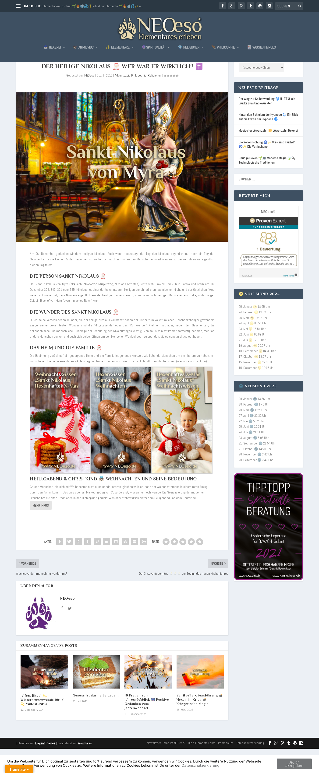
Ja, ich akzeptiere (294, 764)
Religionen (155, 75)
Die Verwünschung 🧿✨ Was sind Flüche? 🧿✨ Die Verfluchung (267, 144)
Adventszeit (122, 75)
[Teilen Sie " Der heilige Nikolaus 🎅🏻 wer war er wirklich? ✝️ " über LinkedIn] (106, 541)
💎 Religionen (188, 47)
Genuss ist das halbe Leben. (96, 695)
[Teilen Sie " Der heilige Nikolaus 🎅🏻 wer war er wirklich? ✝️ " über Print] (144, 541)
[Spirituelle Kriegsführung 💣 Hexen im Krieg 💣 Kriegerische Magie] (200, 672)
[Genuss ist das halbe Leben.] (96, 672)
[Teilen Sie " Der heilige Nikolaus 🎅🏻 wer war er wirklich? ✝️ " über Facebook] (59, 541)
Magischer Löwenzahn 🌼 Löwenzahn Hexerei (268, 130)
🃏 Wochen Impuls (261, 47)
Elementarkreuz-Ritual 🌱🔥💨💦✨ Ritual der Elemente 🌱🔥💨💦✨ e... (93, 6)
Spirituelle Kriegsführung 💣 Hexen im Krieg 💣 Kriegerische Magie (200, 699)
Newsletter (154, 743)
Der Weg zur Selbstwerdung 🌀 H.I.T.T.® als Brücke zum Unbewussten (267, 101)
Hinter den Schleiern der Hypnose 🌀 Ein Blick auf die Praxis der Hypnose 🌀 (268, 116)
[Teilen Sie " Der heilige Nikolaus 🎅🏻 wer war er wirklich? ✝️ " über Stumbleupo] (125, 541)
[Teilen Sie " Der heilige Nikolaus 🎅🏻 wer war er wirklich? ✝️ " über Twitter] (69, 541)
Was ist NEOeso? (174, 743)
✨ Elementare (118, 47)
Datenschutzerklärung (250, 743)
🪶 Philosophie (223, 47)
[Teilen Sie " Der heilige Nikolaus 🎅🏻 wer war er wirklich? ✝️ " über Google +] (78, 541)
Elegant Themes (45, 743)
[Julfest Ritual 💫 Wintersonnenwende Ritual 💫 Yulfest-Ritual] (44, 672)
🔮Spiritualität (154, 47)
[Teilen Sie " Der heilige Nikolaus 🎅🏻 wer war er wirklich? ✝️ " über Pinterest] (97, 541)
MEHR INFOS (41, 505)
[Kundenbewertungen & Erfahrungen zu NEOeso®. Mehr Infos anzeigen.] (268, 276)
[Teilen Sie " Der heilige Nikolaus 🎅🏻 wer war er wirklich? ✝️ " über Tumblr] (87, 541)
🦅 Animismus (83, 47)
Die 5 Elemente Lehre (202, 743)
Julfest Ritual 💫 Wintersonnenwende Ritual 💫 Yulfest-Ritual (42, 700)
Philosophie (138, 75)
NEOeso (89, 75)
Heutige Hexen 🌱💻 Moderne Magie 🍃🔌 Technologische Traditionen (267, 160)
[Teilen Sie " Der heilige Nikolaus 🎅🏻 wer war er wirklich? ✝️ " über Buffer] (116, 541)
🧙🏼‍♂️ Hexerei (52, 47)
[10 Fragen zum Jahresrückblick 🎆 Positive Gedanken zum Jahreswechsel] (148, 672)
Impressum (225, 743)
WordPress (85, 743)
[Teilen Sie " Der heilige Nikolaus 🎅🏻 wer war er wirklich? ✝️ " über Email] (134, 541)
